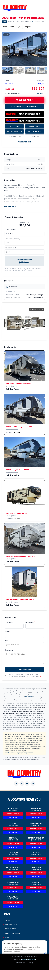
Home (7, 920)
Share (5, 27)
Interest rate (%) (11, 248)
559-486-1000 (29, 697)
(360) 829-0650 (13, 810)
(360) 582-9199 (36, 869)
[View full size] (44, 35)
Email (7, 631)
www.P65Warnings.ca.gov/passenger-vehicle (19, 753)
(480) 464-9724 (36, 855)
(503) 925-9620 (13, 899)
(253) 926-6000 (13, 825)
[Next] (43, 48)
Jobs (7, 937)
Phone (7, 641)
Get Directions (13, 814)
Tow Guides (10, 929)
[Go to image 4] (42, 70)
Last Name (30, 622)
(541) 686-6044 (36, 810)
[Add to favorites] (18, 27)
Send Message (24, 669)
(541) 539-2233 (36, 840)
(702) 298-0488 (13, 855)
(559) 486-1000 (13, 840)
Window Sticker (24, 142)
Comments (9, 650)
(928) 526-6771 (36, 825)
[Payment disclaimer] (19, 94)
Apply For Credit (13, 933)
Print (12, 27)
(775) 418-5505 (36, 884)
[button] (24, 322)
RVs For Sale (11, 924)
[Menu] (43, 8)
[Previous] (6, 48)
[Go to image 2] (18, 70)
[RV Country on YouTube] (27, 783)
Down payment (10, 229)
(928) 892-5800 (13, 884)
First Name (9, 622)
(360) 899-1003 (13, 869)
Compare (27, 27)
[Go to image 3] (30, 70)
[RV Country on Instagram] (21, 783)
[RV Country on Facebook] (16, 783)
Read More (9, 206)
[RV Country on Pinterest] (32, 783)
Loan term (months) (12, 238)
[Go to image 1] (7, 70)
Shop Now (13, 817)
